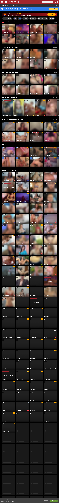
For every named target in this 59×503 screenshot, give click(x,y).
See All (55, 22)
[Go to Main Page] (10, 2)
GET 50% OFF (51, 14)
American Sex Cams (11, 22)
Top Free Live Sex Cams (10, 47)
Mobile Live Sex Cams (9, 97)
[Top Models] (19, 2)
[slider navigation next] (56, 34)
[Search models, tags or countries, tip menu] (57, 5)
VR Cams (5, 145)
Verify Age (53, 8)
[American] (15, 18)
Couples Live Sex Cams (10, 72)
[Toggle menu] (2, 2)
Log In (55, 2)
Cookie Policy (10, 501)
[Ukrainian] (20, 18)
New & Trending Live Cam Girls (12, 120)
